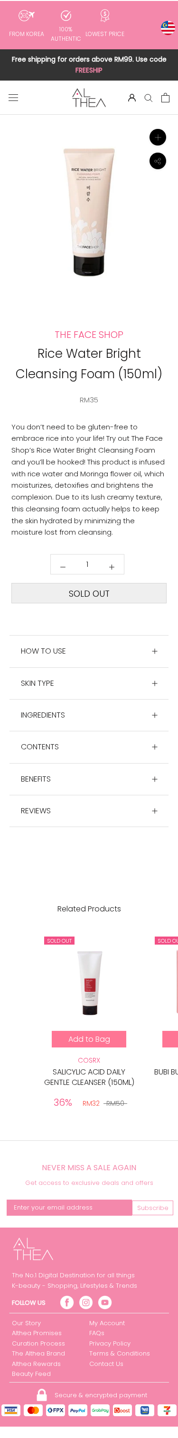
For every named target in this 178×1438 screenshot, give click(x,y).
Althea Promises (37, 1333)
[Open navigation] (13, 97)
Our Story (26, 1323)
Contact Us (106, 1363)
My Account (107, 1323)
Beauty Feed (31, 1373)
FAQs (96, 1333)
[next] (165, 244)
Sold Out (89, 594)
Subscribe (153, 1207)
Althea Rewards (36, 1363)
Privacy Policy (110, 1343)
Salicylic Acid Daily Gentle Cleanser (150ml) (89, 1077)
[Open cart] (165, 97)
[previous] (13, 244)
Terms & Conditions (119, 1353)
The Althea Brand (38, 1353)
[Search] (148, 97)
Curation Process (38, 1343)
